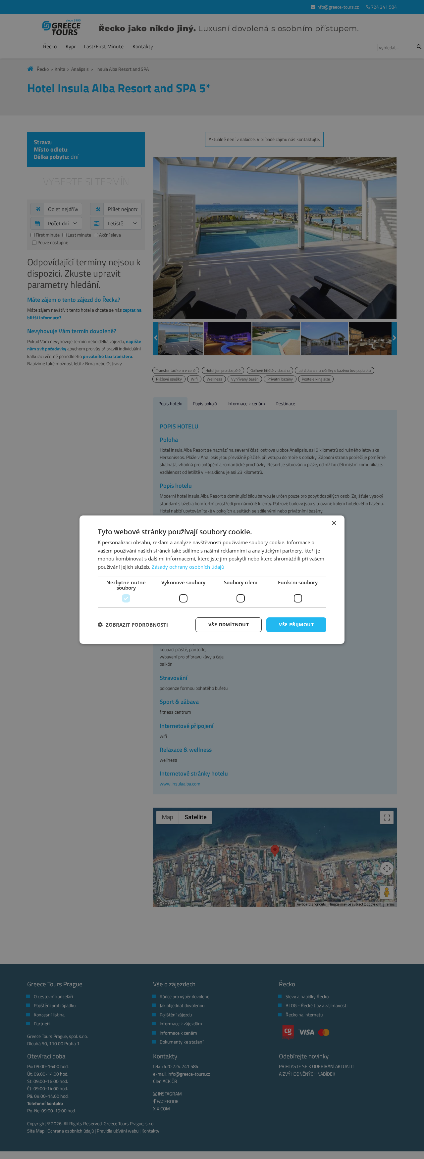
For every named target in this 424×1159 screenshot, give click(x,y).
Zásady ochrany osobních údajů (188, 566)
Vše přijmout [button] (296, 624)
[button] (133, 624)
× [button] (333, 522)
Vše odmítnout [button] (228, 624)
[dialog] (212, 579)
